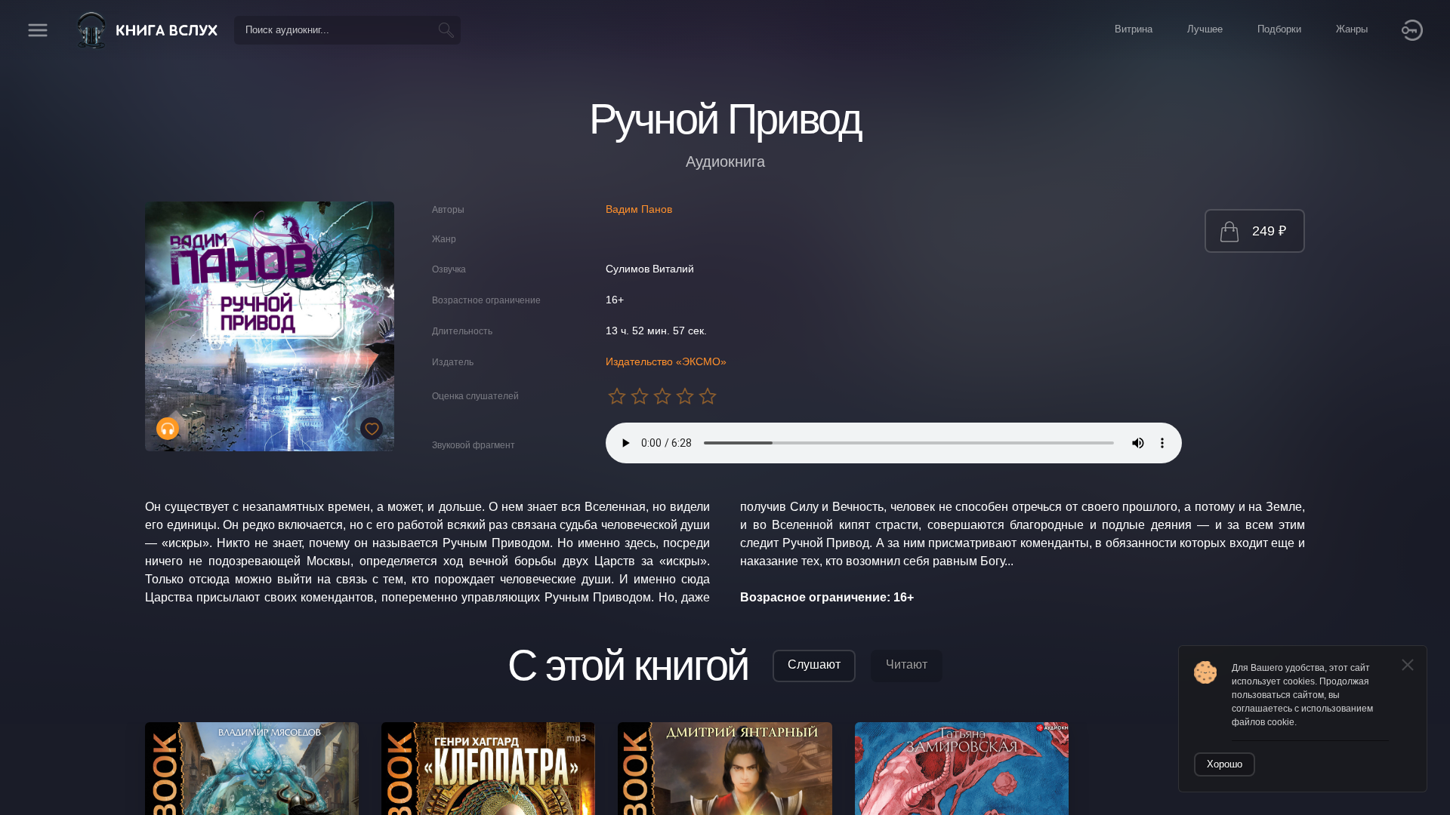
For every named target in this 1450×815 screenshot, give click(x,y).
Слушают (814, 664)
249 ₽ (1269, 230)
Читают (906, 664)
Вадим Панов (639, 209)
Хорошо (1224, 764)
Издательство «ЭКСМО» (666, 361)
